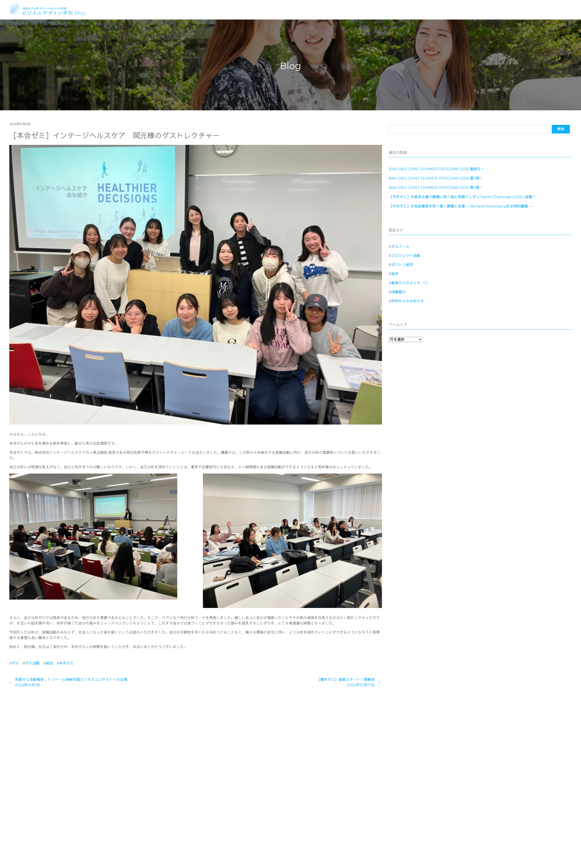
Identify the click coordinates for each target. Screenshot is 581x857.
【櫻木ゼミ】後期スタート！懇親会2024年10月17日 (346, 682)
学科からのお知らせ (407, 301)
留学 (395, 274)
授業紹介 (398, 292)
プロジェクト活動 (405, 256)
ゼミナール (400, 247)
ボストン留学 (402, 265)
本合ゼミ (66, 663)
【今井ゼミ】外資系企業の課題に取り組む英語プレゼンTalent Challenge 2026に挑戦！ (462, 197)
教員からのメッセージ (409, 283)
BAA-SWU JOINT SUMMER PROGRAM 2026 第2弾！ (436, 187)
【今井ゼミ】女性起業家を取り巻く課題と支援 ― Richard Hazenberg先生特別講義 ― (460, 206)
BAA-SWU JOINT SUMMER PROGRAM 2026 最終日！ (436, 169)
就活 (49, 663)
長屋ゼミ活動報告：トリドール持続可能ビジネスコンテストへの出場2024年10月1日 (71, 682)
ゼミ (15, 663)
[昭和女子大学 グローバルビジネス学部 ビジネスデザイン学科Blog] (50, 9)
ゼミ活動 (32, 663)
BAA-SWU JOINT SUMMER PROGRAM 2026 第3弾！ (436, 178)
